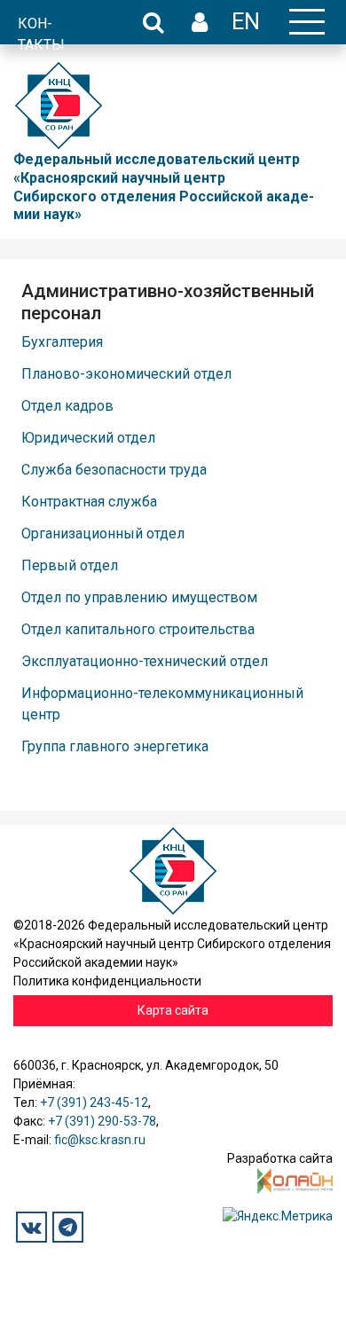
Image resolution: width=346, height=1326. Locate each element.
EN (246, 21)
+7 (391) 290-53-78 (102, 1121)
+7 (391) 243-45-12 (94, 1102)
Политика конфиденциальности (107, 981)
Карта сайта (173, 1010)
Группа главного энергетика (114, 746)
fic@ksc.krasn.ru (99, 1140)
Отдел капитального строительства (138, 629)
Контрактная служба (89, 501)
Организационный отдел (103, 533)
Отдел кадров (67, 405)
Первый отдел (69, 565)
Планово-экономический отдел (126, 373)
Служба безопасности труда (114, 469)
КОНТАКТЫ (41, 34)
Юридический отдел (88, 437)
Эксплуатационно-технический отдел (144, 661)
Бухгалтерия (62, 341)
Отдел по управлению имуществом (139, 597)
